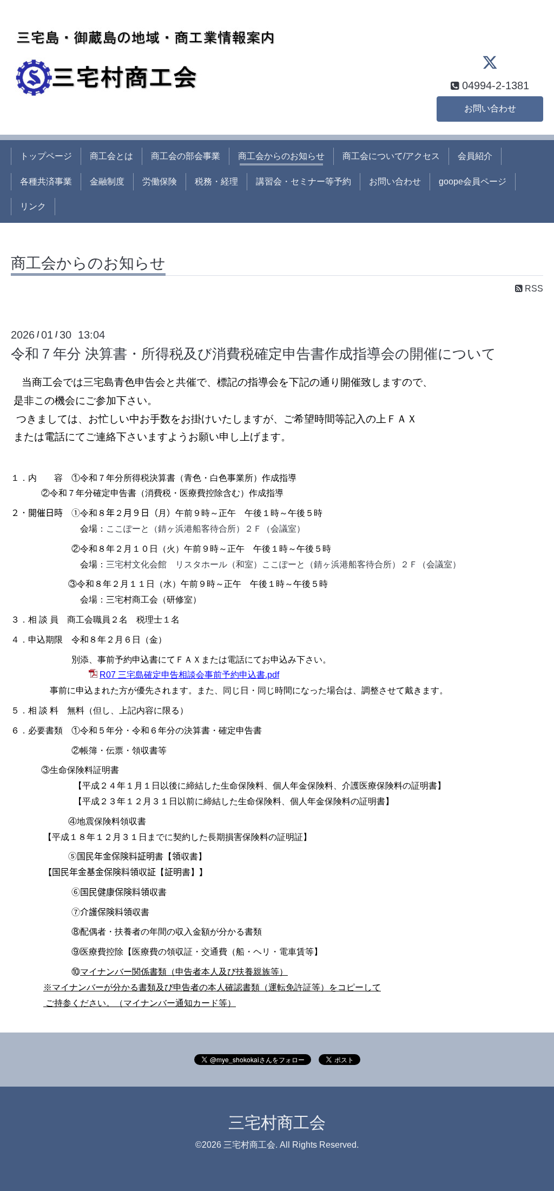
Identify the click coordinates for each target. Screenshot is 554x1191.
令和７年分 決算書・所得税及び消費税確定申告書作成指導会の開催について (253, 354)
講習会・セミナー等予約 (303, 181)
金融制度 (107, 181)
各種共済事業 (46, 181)
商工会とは (111, 156)
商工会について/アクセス (391, 156)
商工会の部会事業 (185, 156)
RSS (533, 288)
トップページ (46, 156)
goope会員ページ (472, 181)
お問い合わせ (490, 108)
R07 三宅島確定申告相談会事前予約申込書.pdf (189, 674)
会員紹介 (475, 156)
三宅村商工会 (277, 1123)
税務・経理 (216, 181)
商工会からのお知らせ (281, 156)
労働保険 (159, 181)
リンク (33, 206)
